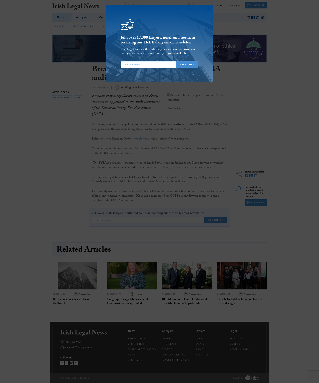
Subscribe (187, 64)
